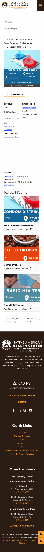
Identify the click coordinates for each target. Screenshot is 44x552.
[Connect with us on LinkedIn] (19, 410)
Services (22, 433)
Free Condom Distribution (18, 225)
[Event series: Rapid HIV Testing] (30, 308)
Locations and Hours (22, 525)
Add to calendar (15, 94)
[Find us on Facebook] (13, 410)
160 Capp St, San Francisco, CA (16, 176)
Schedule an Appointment (22, 395)
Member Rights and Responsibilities (22, 451)
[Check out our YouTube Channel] (30, 410)
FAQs (22, 447)
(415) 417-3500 (22, 492)
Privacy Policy (22, 540)
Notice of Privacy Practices (22, 454)
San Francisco (9, 136)
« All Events (8, 22)
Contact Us (22, 443)
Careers (22, 440)
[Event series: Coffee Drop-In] (30, 268)
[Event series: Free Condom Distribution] (31, 229)
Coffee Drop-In (12, 264)
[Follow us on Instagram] (25, 410)
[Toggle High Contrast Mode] (41, 541)
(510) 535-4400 (22, 503)
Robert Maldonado (29, 107)
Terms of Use (35, 540)
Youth (17, 136)
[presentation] (21, 209)
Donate (22, 402)
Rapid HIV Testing (14, 305)
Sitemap (22, 543)
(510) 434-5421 (22, 520)
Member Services (22, 436)
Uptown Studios (9, 540)
